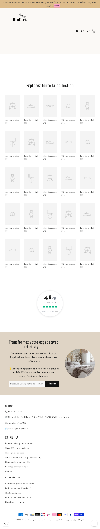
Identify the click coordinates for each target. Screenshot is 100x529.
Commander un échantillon (18, 462)
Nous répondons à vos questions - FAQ (23, 457)
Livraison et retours (14, 502)
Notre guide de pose (14, 452)
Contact (8, 471)
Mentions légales (13, 492)
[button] (6, 524)
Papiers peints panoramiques (19, 443)
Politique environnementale (18, 497)
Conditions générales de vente (19, 483)
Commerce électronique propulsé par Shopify (67, 520)
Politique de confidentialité (18, 488)
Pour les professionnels (16, 466)
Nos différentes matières (17, 448)
